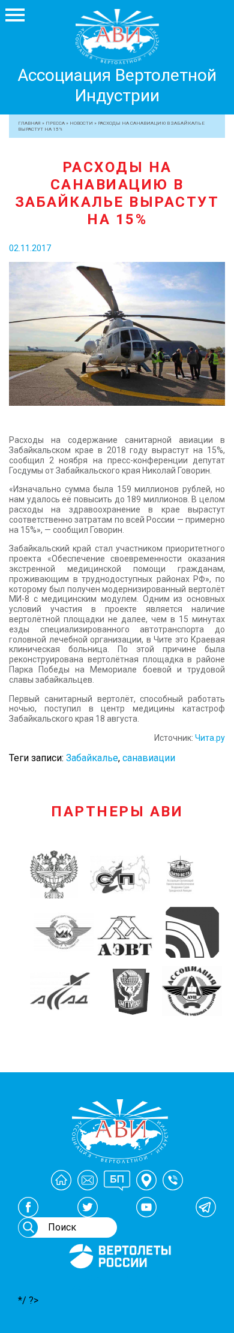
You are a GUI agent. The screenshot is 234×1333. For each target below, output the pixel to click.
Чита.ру (210, 738)
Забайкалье (92, 758)
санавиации (148, 758)
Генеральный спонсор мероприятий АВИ (119, 1282)
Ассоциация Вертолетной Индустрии (117, 85)
